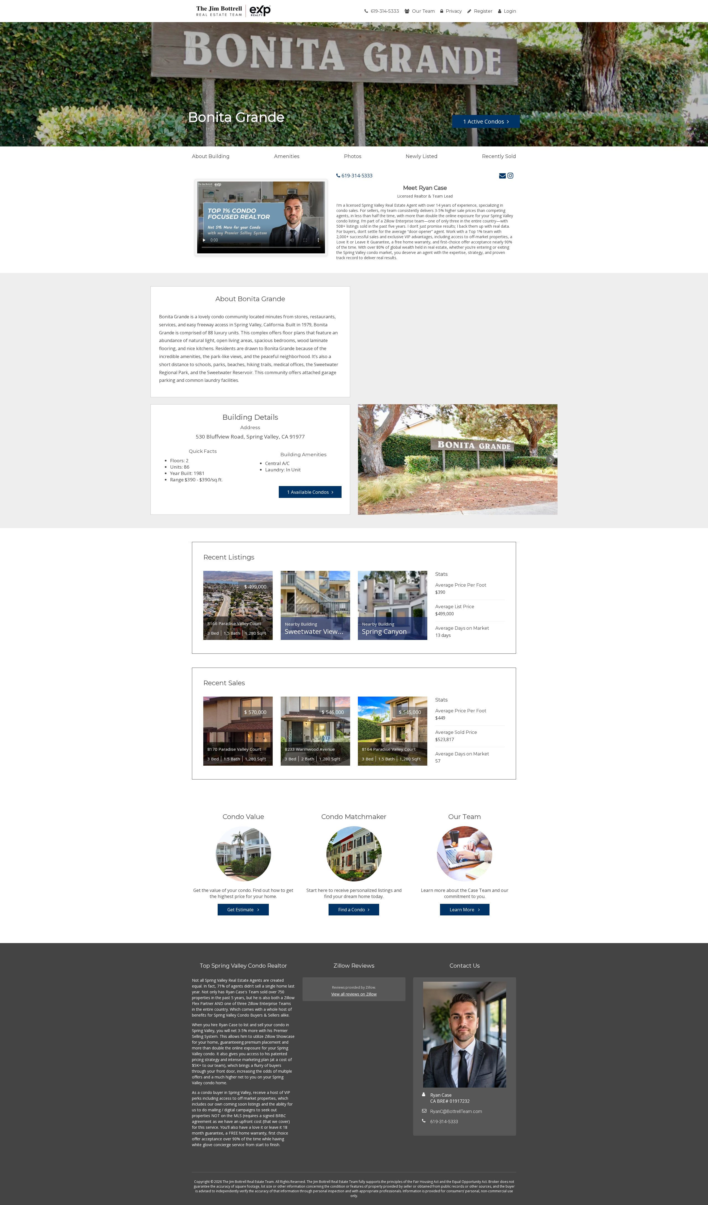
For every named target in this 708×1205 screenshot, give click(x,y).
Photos (352, 156)
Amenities (287, 156)
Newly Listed (422, 156)
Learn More (462, 910)
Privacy (454, 11)
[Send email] (502, 175)
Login (510, 11)
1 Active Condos (483, 121)
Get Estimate (241, 910)
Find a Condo (351, 910)
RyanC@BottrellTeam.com (456, 1111)
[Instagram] (510, 175)
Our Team (423, 11)
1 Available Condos (308, 492)
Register (483, 11)
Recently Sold (499, 156)
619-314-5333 (385, 11)
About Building (211, 156)
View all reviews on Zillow (354, 994)
